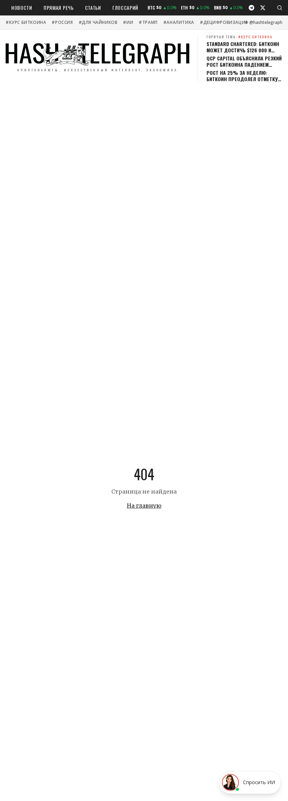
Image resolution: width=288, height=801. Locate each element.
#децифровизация (224, 22)
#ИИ (128, 22)
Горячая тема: (240, 36)
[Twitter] (263, 8)
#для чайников (98, 22)
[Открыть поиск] (279, 8)
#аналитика (178, 22)
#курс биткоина (26, 22)
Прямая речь (59, 7)
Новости (21, 7)
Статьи (93, 7)
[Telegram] (251, 8)
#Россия (62, 22)
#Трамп (148, 22)
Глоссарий (125, 7)
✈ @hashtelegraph (263, 22)
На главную (144, 505)
